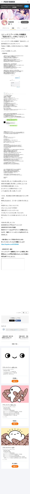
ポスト (12, 320)
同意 (26, 6)
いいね (25, 312)
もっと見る (4, 416)
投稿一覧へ (15, 344)
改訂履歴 (14, 7)
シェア (19, 320)
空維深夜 (11, 22)
